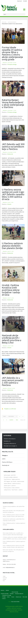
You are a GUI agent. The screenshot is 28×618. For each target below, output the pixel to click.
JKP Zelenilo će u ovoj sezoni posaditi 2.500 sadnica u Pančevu (12, 381)
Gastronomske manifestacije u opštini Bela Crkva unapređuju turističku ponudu (13, 519)
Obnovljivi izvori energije (6, 595)
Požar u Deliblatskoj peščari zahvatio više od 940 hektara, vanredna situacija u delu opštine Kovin (13, 515)
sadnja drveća (7, 489)
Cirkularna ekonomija (4, 593)
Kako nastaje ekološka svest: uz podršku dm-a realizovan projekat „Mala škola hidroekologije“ (13, 533)
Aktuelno (9, 204)
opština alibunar (7, 483)
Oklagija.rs (5, 455)
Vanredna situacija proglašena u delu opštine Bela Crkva (13, 507)
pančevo (13, 485)
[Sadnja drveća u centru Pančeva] (13, 366)
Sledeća (11, 419)
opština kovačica (16, 483)
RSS (4, 580)
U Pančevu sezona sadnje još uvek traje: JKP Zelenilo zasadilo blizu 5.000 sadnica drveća (13, 194)
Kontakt (25, 1)
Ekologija (4, 596)
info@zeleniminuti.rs (10, 567)
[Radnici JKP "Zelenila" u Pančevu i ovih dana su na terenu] (13, 178)
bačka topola (7, 475)
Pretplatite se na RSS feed (10, 408)
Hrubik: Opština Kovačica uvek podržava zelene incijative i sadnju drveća (11, 290)
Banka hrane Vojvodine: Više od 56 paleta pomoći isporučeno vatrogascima (13, 511)
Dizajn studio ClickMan (15, 601)
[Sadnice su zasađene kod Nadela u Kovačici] (13, 274)
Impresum (19, 1)
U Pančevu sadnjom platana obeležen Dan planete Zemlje (12, 245)
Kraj (17, 419)
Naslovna (4, 22)
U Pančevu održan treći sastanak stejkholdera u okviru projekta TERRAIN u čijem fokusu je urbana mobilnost (15, 538)
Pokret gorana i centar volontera (11, 487)
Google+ (4, 579)
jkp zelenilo (13, 481)
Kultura (8, 596)
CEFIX (3, 459)
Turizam (12, 596)
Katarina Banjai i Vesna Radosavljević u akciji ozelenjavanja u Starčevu (13, 103)
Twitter (4, 576)
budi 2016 (13, 475)
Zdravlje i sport (18, 596)
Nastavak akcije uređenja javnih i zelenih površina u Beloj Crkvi (11, 339)
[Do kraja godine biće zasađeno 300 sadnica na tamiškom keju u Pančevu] (13, 133)
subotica (20, 489)
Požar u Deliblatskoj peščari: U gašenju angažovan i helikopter (14, 524)
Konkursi (4, 598)
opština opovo (7, 485)
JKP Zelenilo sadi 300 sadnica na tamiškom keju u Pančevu (13, 146)
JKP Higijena (7, 481)
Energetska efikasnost (19, 593)
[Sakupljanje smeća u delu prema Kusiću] (13, 324)
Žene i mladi (25, 596)
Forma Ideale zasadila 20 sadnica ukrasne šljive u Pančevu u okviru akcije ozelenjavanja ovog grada (12, 53)
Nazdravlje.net (5, 465)
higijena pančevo (16, 479)
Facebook (5, 577)
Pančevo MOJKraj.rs (7, 462)
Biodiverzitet (10, 154)
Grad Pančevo (7, 479)
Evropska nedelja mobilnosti (11, 477)
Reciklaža (12, 593)
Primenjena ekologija (12, 64)
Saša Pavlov (14, 489)
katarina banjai (20, 481)
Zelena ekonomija (12, 22)
